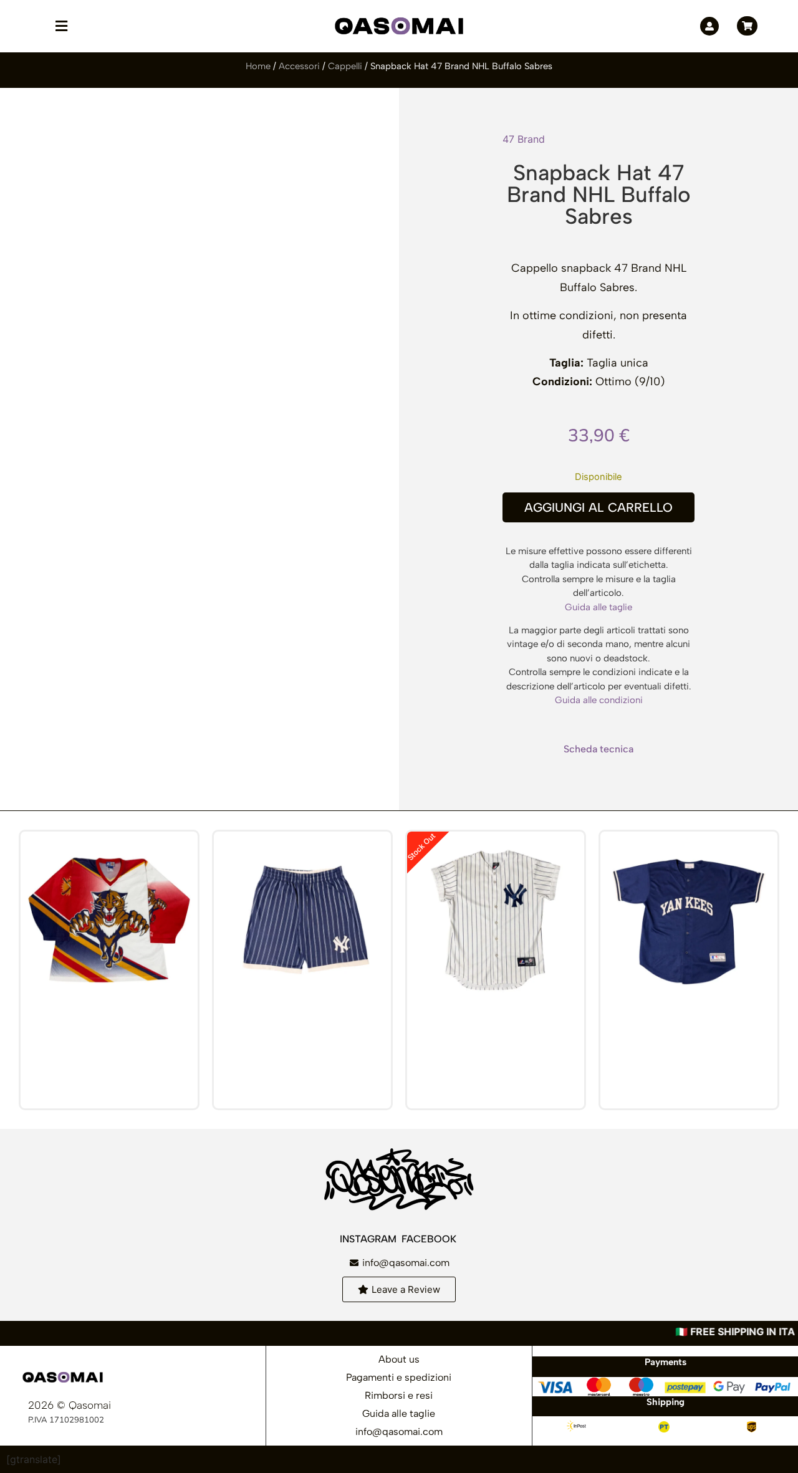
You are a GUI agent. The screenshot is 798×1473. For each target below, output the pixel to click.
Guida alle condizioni (599, 700)
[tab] (598, 749)
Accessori (299, 66)
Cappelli (345, 66)
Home (258, 66)
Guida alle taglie (598, 607)
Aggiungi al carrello (598, 507)
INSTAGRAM (369, 1239)
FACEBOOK (430, 1239)
